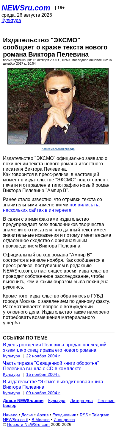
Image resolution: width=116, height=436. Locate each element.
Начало (10, 414)
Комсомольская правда (58, 148)
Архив (42, 414)
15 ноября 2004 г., (44, 374)
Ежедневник (64, 414)
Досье (27, 414)
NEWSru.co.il (15, 419)
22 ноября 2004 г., (44, 356)
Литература (81, 400)
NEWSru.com (25, 7)
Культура (11, 20)
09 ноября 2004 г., (44, 392)
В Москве (41, 419)
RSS (84, 414)
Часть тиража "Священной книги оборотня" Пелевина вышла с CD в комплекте (51, 366)
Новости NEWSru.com (28, 424)
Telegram (100, 414)
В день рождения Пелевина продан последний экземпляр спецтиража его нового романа (54, 347)
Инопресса (64, 419)
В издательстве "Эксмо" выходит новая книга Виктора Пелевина (53, 384)
